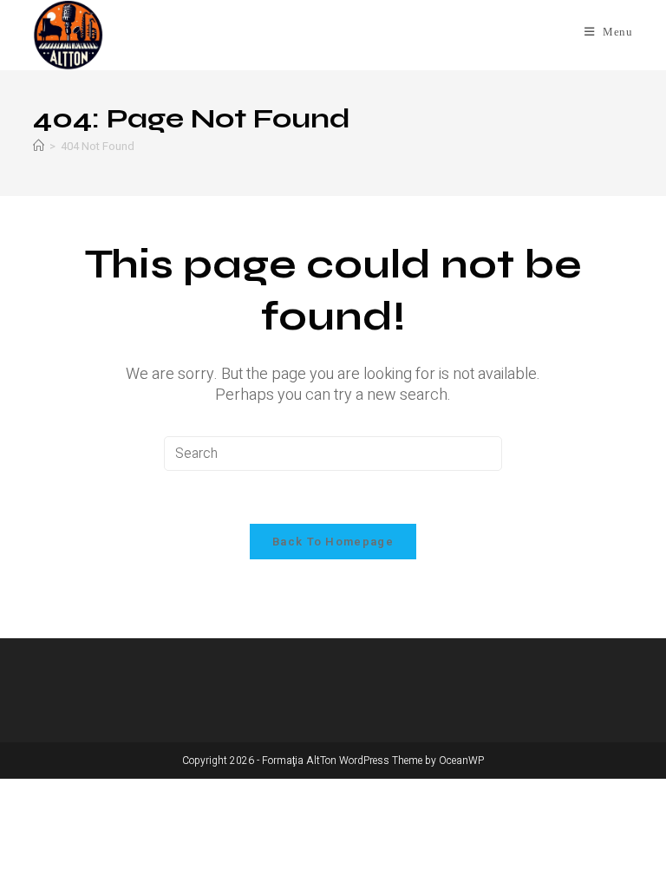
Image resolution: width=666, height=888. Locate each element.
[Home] (38, 146)
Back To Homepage (333, 541)
